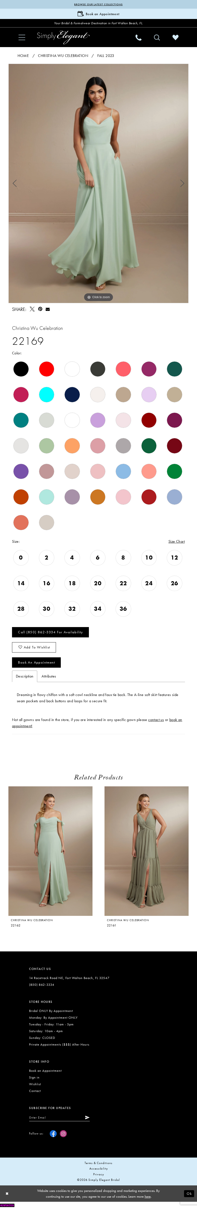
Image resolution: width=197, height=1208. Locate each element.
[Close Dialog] (7, 1193)
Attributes (49, 676)
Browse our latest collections (98, 4)
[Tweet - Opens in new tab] (32, 309)
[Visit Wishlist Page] (175, 37)
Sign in (34, 1077)
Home (23, 55)
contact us (156, 719)
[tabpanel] (98, 183)
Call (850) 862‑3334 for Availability (50, 632)
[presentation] (50, 851)
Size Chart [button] (176, 541)
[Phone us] (138, 37)
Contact (35, 1091)
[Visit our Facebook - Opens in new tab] (53, 1133)
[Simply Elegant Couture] (63, 37)
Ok (189, 1193)
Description (24, 676)
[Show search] (157, 37)
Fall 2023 (105, 55)
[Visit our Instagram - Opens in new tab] (63, 1133)
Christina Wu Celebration (63, 55)
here (148, 1196)
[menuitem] (21, 37)
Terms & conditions (98, 1163)
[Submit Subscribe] (86, 1117)
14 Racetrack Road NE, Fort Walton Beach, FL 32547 (69, 978)
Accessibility (98, 1168)
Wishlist (35, 1084)
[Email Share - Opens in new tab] (47, 309)
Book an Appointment (36, 662)
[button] (21, 37)
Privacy (98, 1174)
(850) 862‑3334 (41, 984)
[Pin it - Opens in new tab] (40, 309)
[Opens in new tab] (7, 1204)
